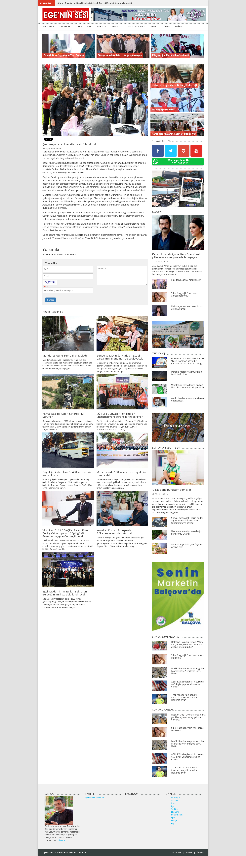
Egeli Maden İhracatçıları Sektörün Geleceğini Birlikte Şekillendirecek (64, 593)
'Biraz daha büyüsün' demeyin (171, 489)
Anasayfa (175, 797)
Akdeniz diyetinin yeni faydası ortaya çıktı (186, 546)
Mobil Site (176, 852)
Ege (173, 806)
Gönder (50, 300)
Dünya (174, 820)
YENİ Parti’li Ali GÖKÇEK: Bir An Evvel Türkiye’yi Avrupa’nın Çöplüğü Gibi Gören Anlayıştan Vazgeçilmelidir (65, 533)
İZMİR (79, 26)
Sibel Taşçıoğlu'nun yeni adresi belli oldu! (184, 294)
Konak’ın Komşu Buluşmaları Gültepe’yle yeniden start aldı (115, 531)
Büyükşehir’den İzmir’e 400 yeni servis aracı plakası (66, 473)
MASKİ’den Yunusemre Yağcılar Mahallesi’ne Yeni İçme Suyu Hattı (187, 671)
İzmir (173, 803)
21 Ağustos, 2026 (160, 261)
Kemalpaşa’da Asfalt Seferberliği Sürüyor (63, 415)
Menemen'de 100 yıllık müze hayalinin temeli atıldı (121, 473)
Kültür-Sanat (177, 814)
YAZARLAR (64, 26)
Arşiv (173, 823)
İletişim (200, 852)
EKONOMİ (116, 26)
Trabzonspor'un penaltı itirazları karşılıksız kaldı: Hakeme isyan (184, 697)
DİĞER (178, 26)
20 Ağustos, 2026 (160, 494)
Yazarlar (175, 800)
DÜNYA (166, 26)
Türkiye (174, 809)
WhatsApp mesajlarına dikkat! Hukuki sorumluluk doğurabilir (187, 386)
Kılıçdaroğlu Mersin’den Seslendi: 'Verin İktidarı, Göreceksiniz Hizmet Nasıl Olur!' (98, 3)
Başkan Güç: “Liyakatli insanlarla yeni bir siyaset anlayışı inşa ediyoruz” (188, 717)
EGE (89, 26)
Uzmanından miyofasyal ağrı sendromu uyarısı (186, 532)
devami (62, 840)
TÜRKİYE (101, 26)
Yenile (46, 286)
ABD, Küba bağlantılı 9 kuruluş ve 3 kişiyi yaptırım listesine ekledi (187, 684)
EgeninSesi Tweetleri (94, 797)
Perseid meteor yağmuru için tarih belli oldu (186, 373)
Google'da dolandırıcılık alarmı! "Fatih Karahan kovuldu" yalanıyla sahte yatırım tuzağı (187, 361)
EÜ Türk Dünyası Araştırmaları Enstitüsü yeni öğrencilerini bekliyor (120, 415)
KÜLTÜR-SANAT (136, 26)
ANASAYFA (48, 26)
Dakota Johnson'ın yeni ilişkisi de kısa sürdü (187, 307)
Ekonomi (175, 811)
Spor (173, 817)
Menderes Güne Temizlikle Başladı (64, 355)
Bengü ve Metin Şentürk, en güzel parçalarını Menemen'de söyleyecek (120, 357)
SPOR (153, 26)
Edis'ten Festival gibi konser (186, 279)
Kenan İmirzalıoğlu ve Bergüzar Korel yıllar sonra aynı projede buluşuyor (176, 255)
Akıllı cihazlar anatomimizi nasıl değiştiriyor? (187, 399)
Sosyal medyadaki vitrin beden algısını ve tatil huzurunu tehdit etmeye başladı (187, 520)
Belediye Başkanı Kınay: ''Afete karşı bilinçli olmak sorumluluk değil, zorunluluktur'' (187, 644)
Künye (189, 852)
